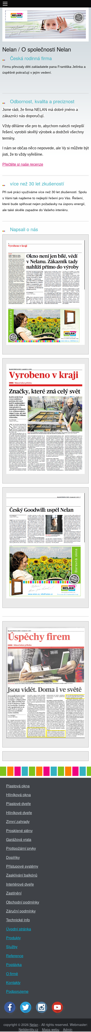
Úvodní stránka (18, 929)
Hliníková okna (18, 794)
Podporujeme (17, 991)
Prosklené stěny (19, 830)
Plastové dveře (18, 803)
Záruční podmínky (21, 911)
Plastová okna (18, 786)
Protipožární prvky (21, 848)
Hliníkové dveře (19, 812)
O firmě (12, 973)
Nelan (34, 1024)
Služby (12, 946)
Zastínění (13, 893)
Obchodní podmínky (22, 902)
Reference (14, 955)
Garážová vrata (18, 839)
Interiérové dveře (20, 884)
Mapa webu (50, 1029)
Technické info (18, 919)
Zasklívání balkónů (21, 875)
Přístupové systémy (22, 866)
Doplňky (13, 857)
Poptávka (14, 964)
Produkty (13, 937)
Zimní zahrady (18, 821)
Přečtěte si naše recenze (22, 164)
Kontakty (13, 982)
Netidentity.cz (28, 1029)
